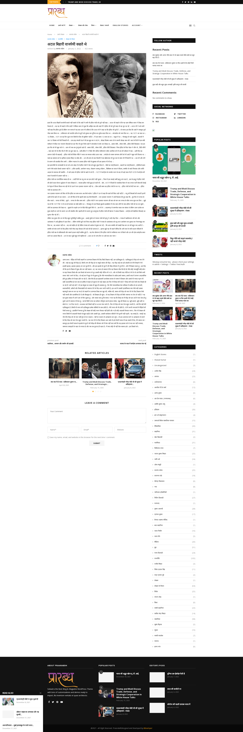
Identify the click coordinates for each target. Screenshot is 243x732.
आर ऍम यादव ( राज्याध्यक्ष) (174, 398)
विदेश (174, 591)
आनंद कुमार (174, 393)
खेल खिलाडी (174, 437)
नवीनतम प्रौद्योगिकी (174, 492)
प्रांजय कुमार (174, 514)
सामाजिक (174, 619)
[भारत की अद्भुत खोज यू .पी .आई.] (174, 160)
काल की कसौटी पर (174, 689)
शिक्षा (174, 602)
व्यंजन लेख (174, 597)
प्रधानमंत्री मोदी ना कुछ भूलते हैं (27, 699)
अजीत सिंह (174, 371)
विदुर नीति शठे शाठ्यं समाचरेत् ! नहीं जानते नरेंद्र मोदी (181, 240)
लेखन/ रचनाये (104, 25)
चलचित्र (174, 442)
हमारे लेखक (60, 34)
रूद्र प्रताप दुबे (174, 575)
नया (174, 486)
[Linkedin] (191, 2)
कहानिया (174, 431)
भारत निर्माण (174, 531)
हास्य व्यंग (174, 646)
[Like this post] (100, 246)
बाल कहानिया (174, 525)
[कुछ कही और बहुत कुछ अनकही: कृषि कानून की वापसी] (160, 227)
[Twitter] (185, 2)
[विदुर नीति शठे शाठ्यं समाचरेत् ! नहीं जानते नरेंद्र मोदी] (160, 242)
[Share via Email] (113, 246)
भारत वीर (174, 536)
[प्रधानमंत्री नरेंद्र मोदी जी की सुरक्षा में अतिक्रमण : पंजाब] (130, 368)
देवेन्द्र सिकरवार (174, 481)
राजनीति (60, 39)
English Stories (120, 25)
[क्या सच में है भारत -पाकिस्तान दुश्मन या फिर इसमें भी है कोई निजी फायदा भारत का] (64, 368)
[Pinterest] (188, 2)
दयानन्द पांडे (174, 475)
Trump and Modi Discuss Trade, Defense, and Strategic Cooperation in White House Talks (171, 72)
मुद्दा (174, 547)
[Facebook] (182, 2)
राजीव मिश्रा (174, 564)
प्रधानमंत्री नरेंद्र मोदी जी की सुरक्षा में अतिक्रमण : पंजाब (170, 79)
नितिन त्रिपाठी (174, 497)
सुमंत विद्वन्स (174, 624)
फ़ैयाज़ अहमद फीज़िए (174, 519)
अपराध (174, 376)
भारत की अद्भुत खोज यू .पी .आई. (166, 177)
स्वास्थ (174, 641)
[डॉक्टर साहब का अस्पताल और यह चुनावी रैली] (8, 714)
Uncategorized (174, 365)
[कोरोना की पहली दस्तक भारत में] (157, 708)
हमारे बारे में (61, 25)
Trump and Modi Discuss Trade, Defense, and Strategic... (97, 383)
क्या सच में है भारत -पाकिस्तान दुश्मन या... (64, 382)
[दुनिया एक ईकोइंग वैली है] (157, 677)
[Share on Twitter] (108, 246)
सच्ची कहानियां (174, 608)
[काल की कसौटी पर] (157, 693)
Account (136, 25)
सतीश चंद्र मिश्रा (174, 613)
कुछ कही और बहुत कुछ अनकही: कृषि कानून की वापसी (169, 84)
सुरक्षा (174, 630)
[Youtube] (195, 2)
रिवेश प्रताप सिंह (174, 569)
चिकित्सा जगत (174, 448)
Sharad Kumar (174, 360)
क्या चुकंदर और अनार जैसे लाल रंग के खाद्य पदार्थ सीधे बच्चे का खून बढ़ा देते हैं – (162, 298)
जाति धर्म (174, 459)
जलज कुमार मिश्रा (174, 453)
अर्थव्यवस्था (174, 382)
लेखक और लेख (83, 25)
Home (52, 25)
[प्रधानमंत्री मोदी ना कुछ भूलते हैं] (8, 701)
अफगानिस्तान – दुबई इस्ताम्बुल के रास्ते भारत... (18, 725)
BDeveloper (148, 728)
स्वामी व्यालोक (174, 635)
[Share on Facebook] (105, 246)
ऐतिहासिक (174, 426)
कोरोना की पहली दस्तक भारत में (178, 704)
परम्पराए (174, 503)
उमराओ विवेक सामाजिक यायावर (174, 420)
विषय (93, 25)
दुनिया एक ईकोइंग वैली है (176, 673)
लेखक (71, 25)
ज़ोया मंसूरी (174, 464)
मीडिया (174, 542)
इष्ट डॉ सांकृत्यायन (174, 415)
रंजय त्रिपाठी (174, 553)
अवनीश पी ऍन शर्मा (174, 387)
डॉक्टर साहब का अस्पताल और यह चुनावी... (27, 713)
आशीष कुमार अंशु (174, 404)
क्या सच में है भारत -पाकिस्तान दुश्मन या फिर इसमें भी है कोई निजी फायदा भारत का (184, 298)
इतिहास (174, 409)
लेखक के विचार (70, 39)
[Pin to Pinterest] (110, 246)
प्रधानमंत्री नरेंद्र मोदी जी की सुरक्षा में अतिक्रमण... (84, 2)
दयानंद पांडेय (73, 34)
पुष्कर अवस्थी (174, 508)
